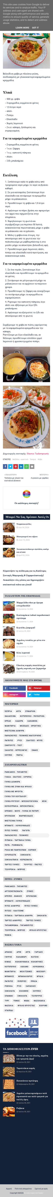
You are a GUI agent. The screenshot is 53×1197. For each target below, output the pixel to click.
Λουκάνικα (38, 967)
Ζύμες (30, 891)
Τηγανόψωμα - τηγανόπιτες (19, 925)
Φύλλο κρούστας (38, 930)
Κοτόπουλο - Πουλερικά (32, 716)
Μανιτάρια (10, 726)
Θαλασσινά (10, 716)
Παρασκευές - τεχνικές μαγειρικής (23, 736)
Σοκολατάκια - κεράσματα (18, 860)
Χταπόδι (9, 1010)
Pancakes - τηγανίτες (16, 772)
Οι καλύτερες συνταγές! (26, 503)
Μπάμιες (9, 976)
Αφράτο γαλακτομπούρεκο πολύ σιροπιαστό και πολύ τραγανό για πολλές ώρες (32, 1096)
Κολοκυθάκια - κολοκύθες (29, 962)
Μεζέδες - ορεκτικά (20, 459)
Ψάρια (19, 755)
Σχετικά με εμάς (41, 1189)
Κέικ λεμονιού (23, 652)
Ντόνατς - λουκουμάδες (17, 826)
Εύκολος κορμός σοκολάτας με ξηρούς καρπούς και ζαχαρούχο (31, 667)
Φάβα (40, 459)
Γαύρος (8, 957)
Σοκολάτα (25, 855)
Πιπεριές (22, 981)
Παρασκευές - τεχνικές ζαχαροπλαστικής (17, 835)
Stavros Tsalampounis (38, 453)
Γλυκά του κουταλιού (15, 796)
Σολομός (24, 991)
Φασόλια (9, 1006)
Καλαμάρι (21, 957)
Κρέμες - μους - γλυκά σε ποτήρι (22, 811)
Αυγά (18, 711)
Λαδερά (19, 721)
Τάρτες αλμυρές (13, 920)
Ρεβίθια (9, 986)
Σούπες (8, 755)
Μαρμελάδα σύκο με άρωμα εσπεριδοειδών (29, 604)
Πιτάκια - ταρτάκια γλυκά (18, 840)
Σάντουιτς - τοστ (13, 745)
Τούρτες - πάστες (33, 865)
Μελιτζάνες (26, 972)
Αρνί (19, 952)
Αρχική (9, 1189)
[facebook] (14, 688)
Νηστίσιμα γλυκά (13, 821)
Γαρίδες (39, 952)
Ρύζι (20, 740)
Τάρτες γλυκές (12, 865)
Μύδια (40, 976)
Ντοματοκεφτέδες (23, 524)
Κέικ (44, 801)
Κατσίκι (35, 957)
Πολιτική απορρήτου (23, 1189)
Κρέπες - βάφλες (13, 896)
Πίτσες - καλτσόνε (14, 911)
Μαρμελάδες (26, 816)
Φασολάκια (39, 1001)
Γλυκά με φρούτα (14, 792)
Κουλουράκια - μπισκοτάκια (19, 806)
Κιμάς (8, 962)
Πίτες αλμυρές (12, 906)
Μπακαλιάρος (25, 976)
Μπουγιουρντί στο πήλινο (27, 536)
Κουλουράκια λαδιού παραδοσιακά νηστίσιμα (33, 617)
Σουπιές (37, 991)
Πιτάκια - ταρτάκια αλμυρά (19, 916)
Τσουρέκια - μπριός (15, 869)
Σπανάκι (9, 996)
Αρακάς (8, 952)
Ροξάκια (20, 1108)
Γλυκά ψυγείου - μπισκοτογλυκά (21, 801)
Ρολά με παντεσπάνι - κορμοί (20, 850)
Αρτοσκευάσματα (14, 891)
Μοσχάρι (41, 972)
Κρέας (8, 721)
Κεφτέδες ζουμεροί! (25, 627)
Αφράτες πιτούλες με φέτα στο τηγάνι (30, 642)
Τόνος (16, 1001)
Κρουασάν (10, 816)
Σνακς (35, 750)
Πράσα (34, 981)
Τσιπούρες (37, 996)
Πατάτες (9, 740)
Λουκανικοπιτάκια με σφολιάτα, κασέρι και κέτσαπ (32, 551)
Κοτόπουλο (10, 967)
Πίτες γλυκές (11, 830)
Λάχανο (24, 967)
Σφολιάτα (42, 916)
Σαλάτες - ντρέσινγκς (16, 750)
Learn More (22, 27)
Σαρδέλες (31, 986)
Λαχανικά (32, 721)
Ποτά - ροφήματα (14, 845)
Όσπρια (33, 459)
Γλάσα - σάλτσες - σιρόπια (18, 777)
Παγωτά (26, 830)
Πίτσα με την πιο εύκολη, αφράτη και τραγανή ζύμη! (32, 1057)
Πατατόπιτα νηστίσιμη (27, 1081)
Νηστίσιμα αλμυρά (14, 731)
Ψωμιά (8, 935)
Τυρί (7, 1001)
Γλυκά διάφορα (12, 782)
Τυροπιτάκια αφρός (25, 1068)
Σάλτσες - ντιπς (34, 740)
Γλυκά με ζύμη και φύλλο (18, 787)
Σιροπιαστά (10, 855)
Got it (35, 27)
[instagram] (14, 694)
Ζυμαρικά (30, 711)
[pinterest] (38, 688)
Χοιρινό (43, 1006)
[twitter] (38, 694)
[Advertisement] (26, 1146)
